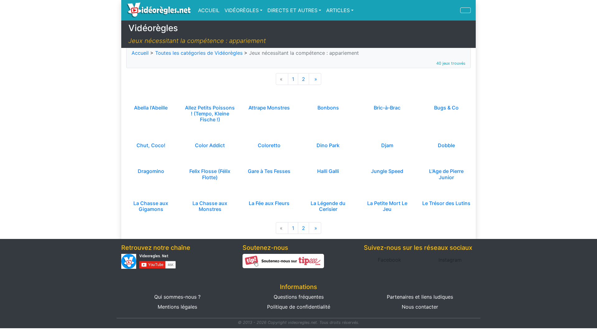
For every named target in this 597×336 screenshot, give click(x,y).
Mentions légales (177, 307)
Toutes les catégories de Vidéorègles (199, 53)
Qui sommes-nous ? (177, 297)
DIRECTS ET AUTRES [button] (292, 10)
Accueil (140, 53)
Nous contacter (420, 307)
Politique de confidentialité (298, 307)
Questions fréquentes (299, 297)
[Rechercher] (465, 10)
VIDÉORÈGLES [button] (241, 10)
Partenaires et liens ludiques (420, 297)
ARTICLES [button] (338, 10)
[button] (389, 260)
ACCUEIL (209, 10)
